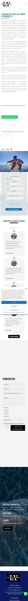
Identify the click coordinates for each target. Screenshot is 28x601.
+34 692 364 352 (9, 516)
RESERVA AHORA (14, 336)
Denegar (14, 306)
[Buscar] (23, 4)
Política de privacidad (15, 312)
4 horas (6, 412)
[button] (26, 288)
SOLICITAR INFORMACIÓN (18, 428)
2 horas (6, 410)
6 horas (6, 414)
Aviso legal (22, 312)
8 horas (6, 416)
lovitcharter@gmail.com (12, 523)
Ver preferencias (14, 310)
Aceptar (14, 302)
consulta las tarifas (12, 85)
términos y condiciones (14, 204)
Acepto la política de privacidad (13, 423)
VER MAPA (8, 528)
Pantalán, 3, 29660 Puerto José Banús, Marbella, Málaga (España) (14, 593)
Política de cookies (7, 312)
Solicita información (10, 117)
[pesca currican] (14, 172)
